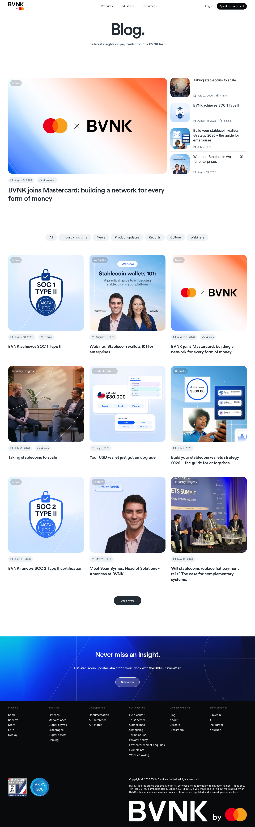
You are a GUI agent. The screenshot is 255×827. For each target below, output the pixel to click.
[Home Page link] (16, 6)
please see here (229, 792)
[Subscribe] (127, 682)
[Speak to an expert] (232, 6)
